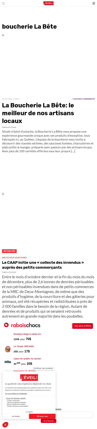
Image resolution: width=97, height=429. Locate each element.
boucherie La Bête (11, 99)
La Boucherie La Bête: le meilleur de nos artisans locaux (38, 113)
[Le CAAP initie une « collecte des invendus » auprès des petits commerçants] (48, 224)
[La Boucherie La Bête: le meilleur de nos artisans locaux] (48, 65)
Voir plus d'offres (82, 326)
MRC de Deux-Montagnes (14, 257)
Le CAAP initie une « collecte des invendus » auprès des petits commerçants (43, 265)
